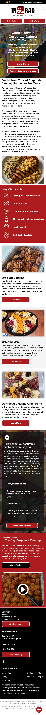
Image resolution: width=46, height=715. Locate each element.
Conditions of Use (33, 701)
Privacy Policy (4, 701)
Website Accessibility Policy (29, 703)
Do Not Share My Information (18, 701)
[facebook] (3, 662)
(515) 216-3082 (9, 649)
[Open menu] (43, 11)
